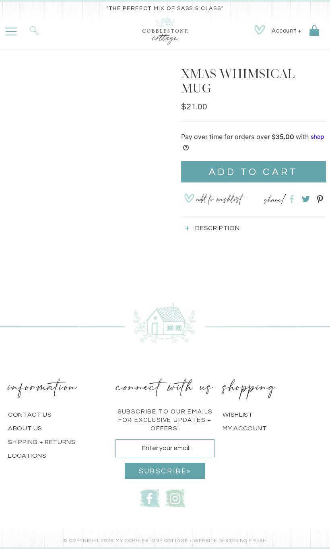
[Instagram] (175, 497)
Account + (286, 31)
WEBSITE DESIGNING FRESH (230, 540)
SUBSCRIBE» (165, 471)
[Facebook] (150, 497)
